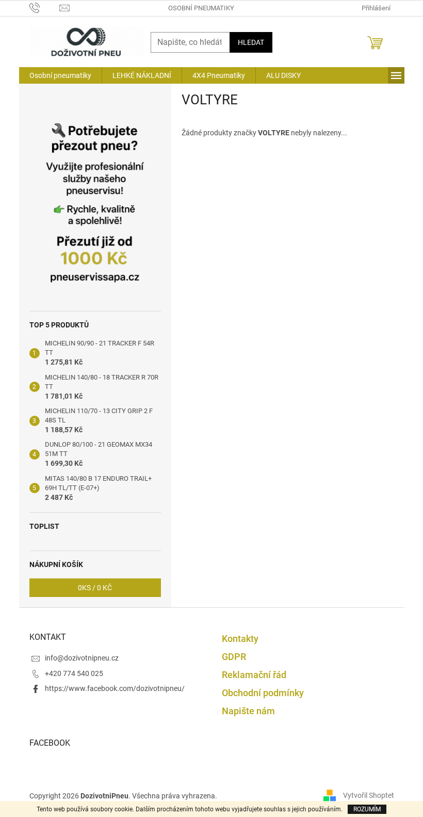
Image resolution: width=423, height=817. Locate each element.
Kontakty (240, 638)
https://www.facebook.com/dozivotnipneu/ (115, 688)
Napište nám (248, 710)
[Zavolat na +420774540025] (44, 7)
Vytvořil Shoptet (368, 795)
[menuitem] (60, 75)
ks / (95, 588)
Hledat (251, 42)
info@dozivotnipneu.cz (82, 658)
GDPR (234, 656)
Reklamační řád (254, 674)
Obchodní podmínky (263, 692)
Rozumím (367, 809)
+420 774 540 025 (74, 673)
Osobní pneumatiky (201, 8)
